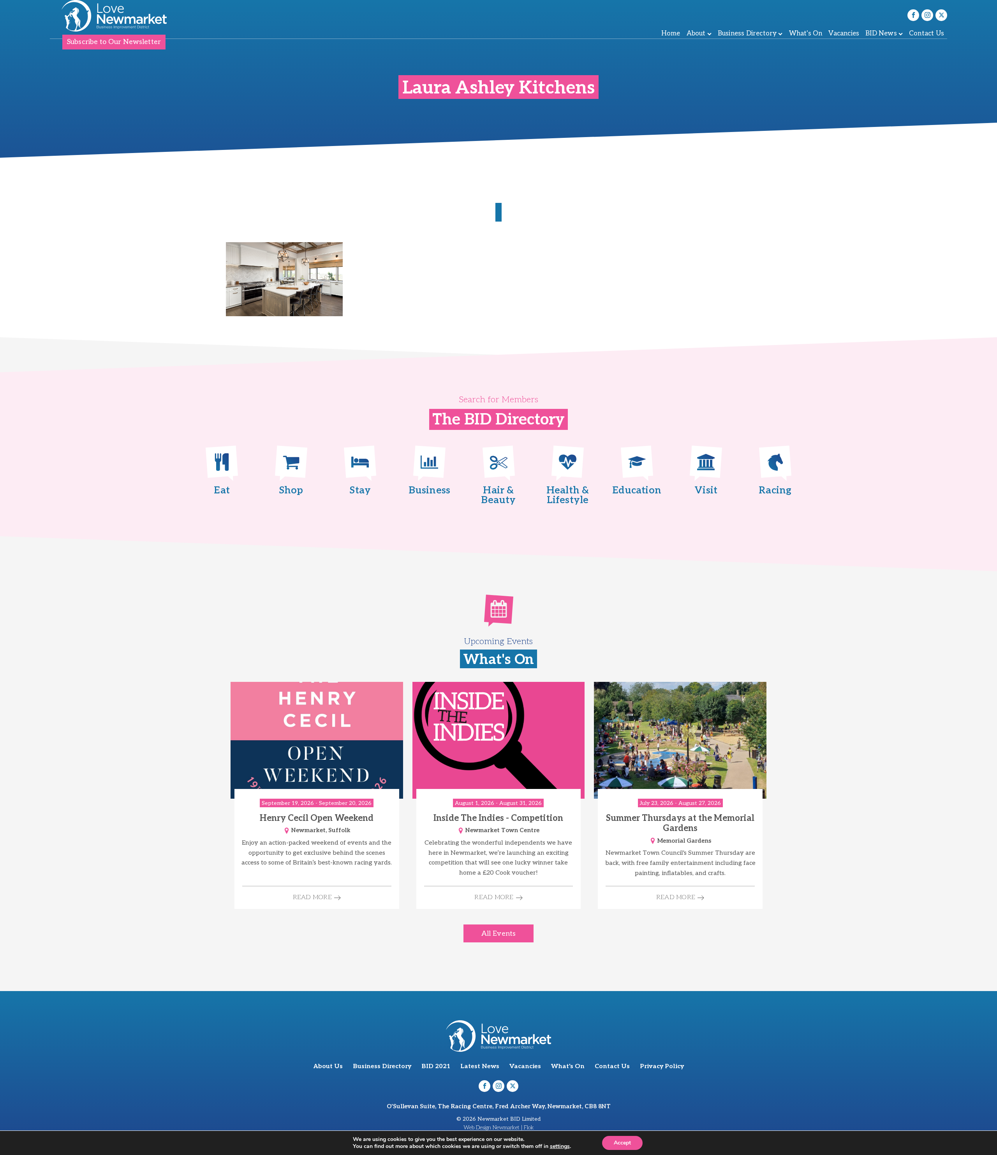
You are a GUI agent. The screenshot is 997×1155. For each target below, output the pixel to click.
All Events (498, 934)
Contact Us (926, 33)
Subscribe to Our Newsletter (114, 42)
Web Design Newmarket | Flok (498, 1127)
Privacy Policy (662, 1066)
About (696, 33)
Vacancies (843, 33)
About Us (328, 1066)
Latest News (479, 1066)
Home (670, 33)
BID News (881, 33)
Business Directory (747, 33)
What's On (806, 33)
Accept (622, 1142)
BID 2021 (435, 1066)
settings (560, 1146)
